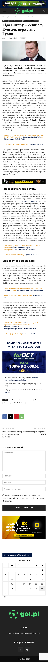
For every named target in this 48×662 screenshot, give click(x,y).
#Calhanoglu (28, 323)
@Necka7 (7, 290)
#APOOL (14, 248)
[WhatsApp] (21, 416)
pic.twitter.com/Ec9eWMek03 (25, 329)
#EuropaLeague (24, 248)
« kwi (4, 597)
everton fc (28, 400)
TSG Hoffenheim (19, 403)
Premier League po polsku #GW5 (35, 433)
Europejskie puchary (28, 17)
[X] (10, 416)
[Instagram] (27, 649)
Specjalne (35, 21)
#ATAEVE (18, 139)
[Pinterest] (16, 416)
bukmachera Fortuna (28, 201)
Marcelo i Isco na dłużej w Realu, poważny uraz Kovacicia (13, 434)
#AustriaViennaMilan (11, 327)
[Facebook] (4, 416)
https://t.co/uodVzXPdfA (31, 137)
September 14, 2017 (36, 144)
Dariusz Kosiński (12, 38)
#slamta (20, 290)
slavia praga (7, 403)
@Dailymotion (9, 139)
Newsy (17, 17)
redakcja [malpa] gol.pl (30, 633)
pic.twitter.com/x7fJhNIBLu (25, 250)
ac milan (12, 400)
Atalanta (20, 400)
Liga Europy (26, 21)
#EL (23, 139)
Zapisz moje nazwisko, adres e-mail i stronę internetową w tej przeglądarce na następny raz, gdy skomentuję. (23, 498)
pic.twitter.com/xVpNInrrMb (33, 290)
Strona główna (7, 17)
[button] (4, 11)
